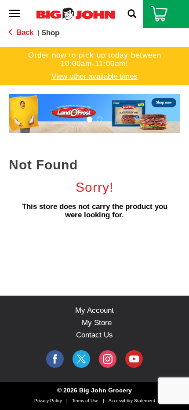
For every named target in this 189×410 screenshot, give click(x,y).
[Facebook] (55, 359)
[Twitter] (81, 359)
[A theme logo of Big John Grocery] (75, 13)
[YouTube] (107, 359)
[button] (94, 113)
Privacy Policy (48, 400)
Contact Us (94, 335)
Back (23, 32)
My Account (94, 310)
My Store (97, 322)
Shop (50, 33)
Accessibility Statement (132, 400)
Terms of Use (85, 400)
